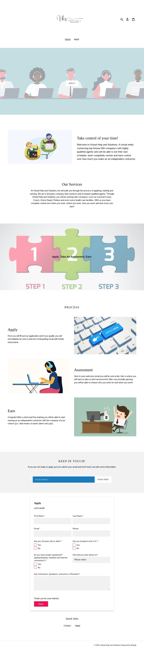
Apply (77, 625)
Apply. (41, 604)
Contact (67, 625)
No (39, 548)
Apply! (71, 83)
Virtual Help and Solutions (110, 645)
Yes (39, 545)
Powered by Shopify (128, 645)
